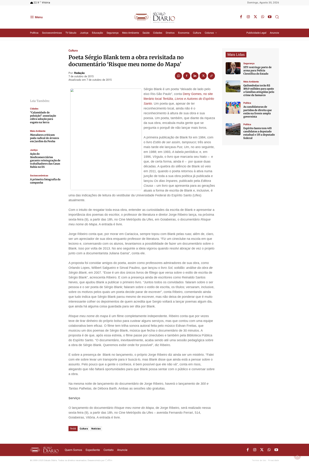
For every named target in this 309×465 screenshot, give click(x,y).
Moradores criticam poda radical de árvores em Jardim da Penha (44, 138)
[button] (277, 17)
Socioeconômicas (39, 175)
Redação (79, 73)
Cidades (34, 108)
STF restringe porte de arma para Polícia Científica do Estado (257, 70)
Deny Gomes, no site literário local (179, 98)
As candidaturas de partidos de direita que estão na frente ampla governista (257, 111)
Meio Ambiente (37, 131)
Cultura (73, 50)
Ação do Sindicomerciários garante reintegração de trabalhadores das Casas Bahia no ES (45, 160)
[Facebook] (241, 17)
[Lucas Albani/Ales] (233, 129)
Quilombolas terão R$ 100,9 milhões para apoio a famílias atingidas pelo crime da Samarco (258, 90)
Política (247, 103)
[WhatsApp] (262, 17)
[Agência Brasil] (233, 68)
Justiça (34, 150)
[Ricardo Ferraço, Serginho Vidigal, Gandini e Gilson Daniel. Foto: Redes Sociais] (233, 108)
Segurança (248, 63)
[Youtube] (269, 17)
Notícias (96, 428)
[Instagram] (248, 17)
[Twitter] (255, 17)
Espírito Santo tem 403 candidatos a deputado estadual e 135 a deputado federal (259, 133)
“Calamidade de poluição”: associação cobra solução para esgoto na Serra (43, 117)
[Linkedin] (194, 75)
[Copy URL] (211, 75)
